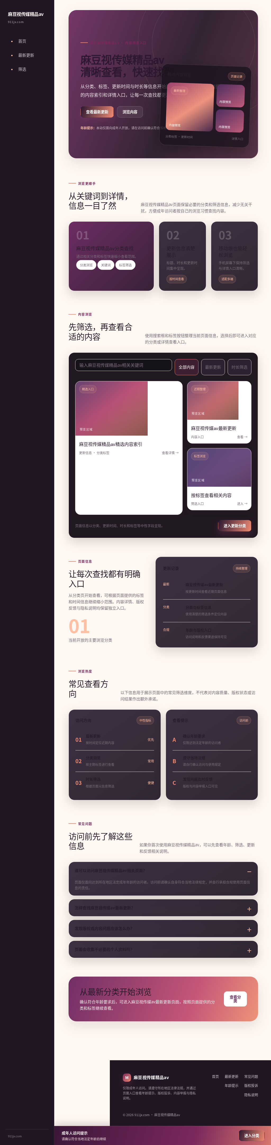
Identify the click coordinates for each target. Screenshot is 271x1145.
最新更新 (213, 367)
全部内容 (187, 367)
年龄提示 (231, 1085)
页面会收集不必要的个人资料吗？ (104, 949)
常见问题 (251, 1076)
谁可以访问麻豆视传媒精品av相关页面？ (111, 870)
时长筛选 (239, 367)
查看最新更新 (97, 111)
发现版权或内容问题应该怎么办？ (104, 928)
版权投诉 (251, 1085)
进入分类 (251, 1135)
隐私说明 (251, 1094)
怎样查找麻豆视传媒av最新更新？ (105, 907)
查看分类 (235, 998)
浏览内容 (130, 111)
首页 (215, 1076)
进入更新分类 (235, 525)
